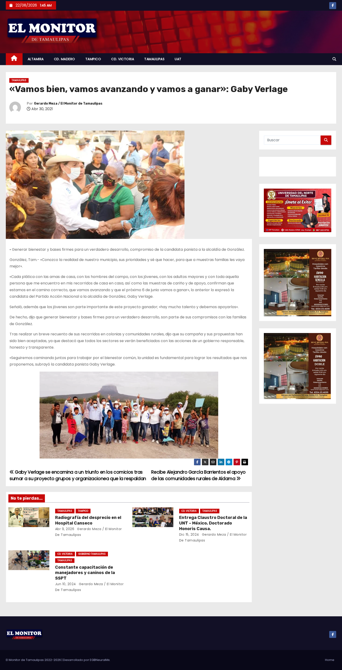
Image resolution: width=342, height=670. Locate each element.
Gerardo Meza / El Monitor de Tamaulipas (68, 104)
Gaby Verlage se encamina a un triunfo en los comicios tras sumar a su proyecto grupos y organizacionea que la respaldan (78, 475)
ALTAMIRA (36, 59)
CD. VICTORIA (122, 59)
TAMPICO (93, 59)
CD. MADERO (64, 59)
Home (329, 660)
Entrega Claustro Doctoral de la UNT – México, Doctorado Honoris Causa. (213, 523)
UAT (178, 59)
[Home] (14, 59)
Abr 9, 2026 (64, 529)
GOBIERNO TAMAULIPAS (92, 554)
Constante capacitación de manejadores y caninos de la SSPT (85, 573)
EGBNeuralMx (100, 660)
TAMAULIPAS (154, 59)
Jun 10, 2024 (65, 584)
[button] (334, 59)
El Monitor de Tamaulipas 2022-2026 (34, 660)
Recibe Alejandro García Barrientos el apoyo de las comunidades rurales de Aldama (198, 475)
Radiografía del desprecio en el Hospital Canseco (88, 520)
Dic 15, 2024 (189, 534)
